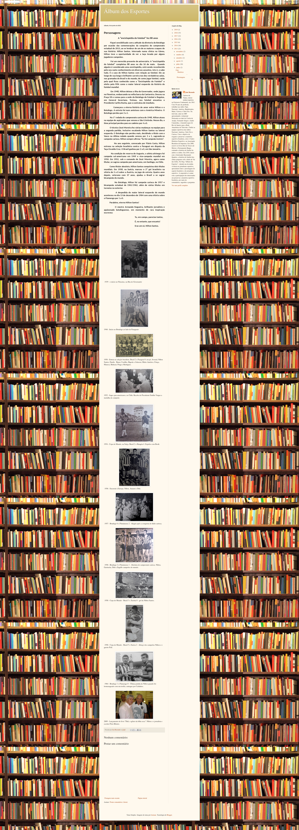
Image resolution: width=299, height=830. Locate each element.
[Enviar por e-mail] (131, 730)
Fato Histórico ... (185, 72)
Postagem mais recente (112, 798)
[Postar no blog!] (133, 730)
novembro (179, 51)
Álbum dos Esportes (127, 11)
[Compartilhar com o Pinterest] (140, 730)
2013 (176, 48)
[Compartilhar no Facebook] (138, 730)
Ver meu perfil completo (180, 185)
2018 (176, 33)
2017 (176, 36)
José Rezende (190, 92)
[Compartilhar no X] (136, 730)
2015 (176, 42)
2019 (176, 29)
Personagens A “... (184, 79)
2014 (176, 45)
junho (178, 67)
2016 (176, 39)
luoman (153, 815)
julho (178, 64)
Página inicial (142, 798)
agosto (178, 61)
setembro (179, 58)
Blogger (169, 815)
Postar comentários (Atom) (119, 802)
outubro (179, 54)
